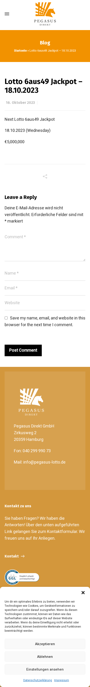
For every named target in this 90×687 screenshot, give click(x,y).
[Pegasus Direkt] (45, 13)
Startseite (20, 51)
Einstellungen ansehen (45, 669)
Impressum (61, 680)
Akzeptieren (45, 644)
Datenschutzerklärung (37, 680)
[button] (83, 592)
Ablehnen (45, 656)
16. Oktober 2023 (20, 102)
